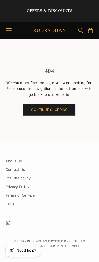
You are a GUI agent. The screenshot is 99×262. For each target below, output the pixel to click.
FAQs (10, 204)
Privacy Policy (17, 187)
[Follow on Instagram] (8, 223)
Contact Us (15, 169)
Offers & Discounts (49, 10)
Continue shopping (49, 110)
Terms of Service (20, 195)
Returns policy (18, 178)
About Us (14, 161)
